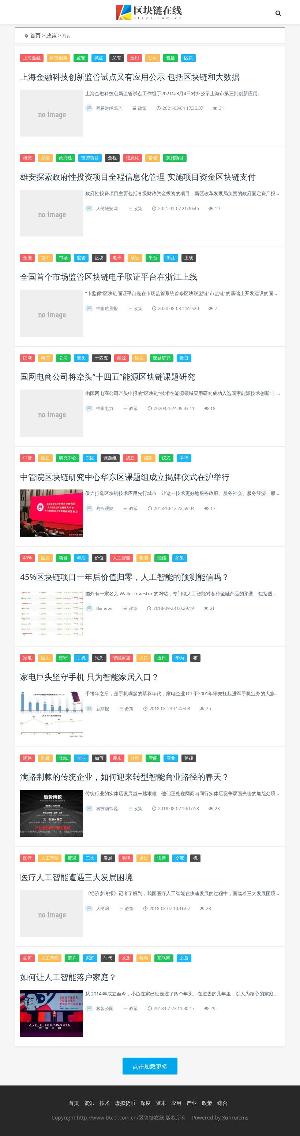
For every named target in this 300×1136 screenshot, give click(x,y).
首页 (35, 35)
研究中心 (67, 458)
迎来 (117, 758)
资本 (161, 1102)
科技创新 (58, 58)
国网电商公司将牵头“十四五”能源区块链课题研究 (107, 376)
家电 (27, 658)
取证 (135, 257)
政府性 (65, 157)
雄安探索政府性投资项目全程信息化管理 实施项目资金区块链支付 (138, 176)
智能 (153, 758)
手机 (81, 658)
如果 (179, 558)
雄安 (27, 157)
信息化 (132, 157)
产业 (192, 1102)
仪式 (166, 458)
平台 (153, 257)
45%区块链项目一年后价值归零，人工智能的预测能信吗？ (124, 576)
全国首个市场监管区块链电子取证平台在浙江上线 (108, 276)
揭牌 (148, 458)
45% (27, 558)
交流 (179, 858)
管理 (152, 157)
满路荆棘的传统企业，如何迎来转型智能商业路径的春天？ (124, 776)
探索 (45, 157)
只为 (99, 658)
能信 (161, 558)
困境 (125, 858)
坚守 (63, 658)
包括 (170, 58)
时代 (108, 958)
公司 (63, 358)
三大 (90, 858)
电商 (45, 358)
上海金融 (32, 58)
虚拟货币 (125, 1102)
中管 (27, 458)
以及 (125, 958)
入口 (143, 658)
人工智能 (121, 558)
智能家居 (121, 658)
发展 (108, 858)
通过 (143, 858)
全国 (27, 257)
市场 (63, 257)
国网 (27, 358)
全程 (112, 157)
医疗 (27, 858)
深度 (145, 1102)
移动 (143, 958)
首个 (45, 257)
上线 (188, 257)
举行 (184, 458)
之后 (184, 958)
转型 (135, 758)
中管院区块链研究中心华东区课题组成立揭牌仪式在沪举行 (124, 476)
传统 (63, 758)
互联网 (163, 958)
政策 (51, 35)
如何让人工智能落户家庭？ (68, 976)
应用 (134, 58)
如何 (99, 758)
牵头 (81, 358)
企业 (81, 758)
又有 (116, 58)
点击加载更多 (150, 1066)
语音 (161, 858)
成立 (130, 458)
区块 (188, 58)
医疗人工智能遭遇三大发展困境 (76, 876)
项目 (63, 558)
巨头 (45, 658)
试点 (98, 58)
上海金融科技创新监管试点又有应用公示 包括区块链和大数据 (130, 76)
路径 (188, 758)
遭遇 (72, 858)
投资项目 (90, 157)
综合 (222, 1102)
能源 (121, 358)
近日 (184, 358)
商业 (170, 758)
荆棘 (45, 758)
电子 (117, 257)
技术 (105, 1102)
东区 (90, 458)
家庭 (90, 958)
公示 (152, 58)
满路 (27, 758)
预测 (143, 558)
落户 (72, 958)
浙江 (170, 257)
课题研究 (161, 358)
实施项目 (175, 157)
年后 (81, 558)
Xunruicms (235, 1117)
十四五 (101, 358)
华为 (179, 658)
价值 (99, 558)
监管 (80, 58)
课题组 (110, 458)
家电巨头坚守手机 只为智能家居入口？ (89, 676)
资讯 (89, 1102)
